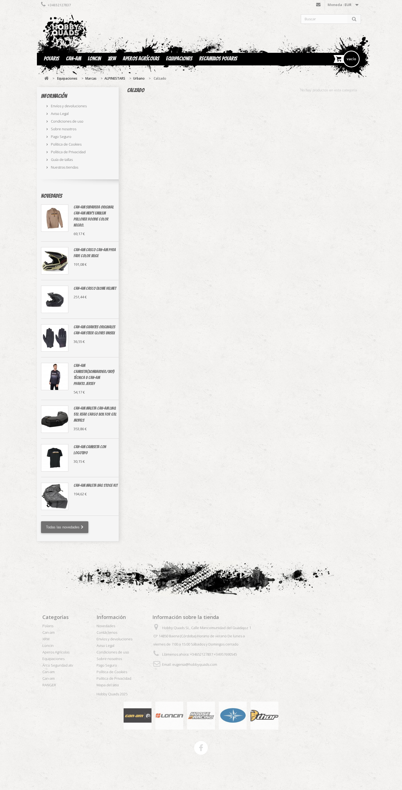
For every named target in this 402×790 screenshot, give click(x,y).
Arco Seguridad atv (57, 665)
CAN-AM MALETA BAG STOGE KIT (95, 485)
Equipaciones (179, 59)
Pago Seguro (60, 136)
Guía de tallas (61, 159)
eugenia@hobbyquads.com (194, 664)
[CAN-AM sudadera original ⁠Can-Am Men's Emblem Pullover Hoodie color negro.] (54, 218)
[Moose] (201, 715)
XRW (112, 59)
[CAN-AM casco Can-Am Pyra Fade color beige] (54, 260)
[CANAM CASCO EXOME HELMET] (54, 299)
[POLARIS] (233, 715)
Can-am (73, 59)
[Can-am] (138, 715)
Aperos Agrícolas (141, 59)
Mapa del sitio (108, 684)
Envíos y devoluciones (68, 105)
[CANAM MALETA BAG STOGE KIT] (54, 496)
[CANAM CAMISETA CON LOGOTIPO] (54, 457)
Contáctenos (318, 5)
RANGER (49, 684)
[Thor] (264, 715)
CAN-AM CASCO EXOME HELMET (95, 288)
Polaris (51, 59)
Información (54, 96)
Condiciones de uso (66, 121)
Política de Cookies (65, 144)
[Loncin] (169, 715)
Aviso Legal (59, 113)
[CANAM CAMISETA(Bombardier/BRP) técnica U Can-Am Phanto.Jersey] (54, 376)
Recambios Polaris (218, 59)
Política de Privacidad (68, 151)
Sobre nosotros (63, 128)
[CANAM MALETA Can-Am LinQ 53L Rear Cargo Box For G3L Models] (54, 419)
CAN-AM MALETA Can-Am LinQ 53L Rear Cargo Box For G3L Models (95, 414)
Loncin (94, 59)
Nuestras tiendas (64, 167)
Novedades (51, 196)
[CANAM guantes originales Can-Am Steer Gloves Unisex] (54, 338)
